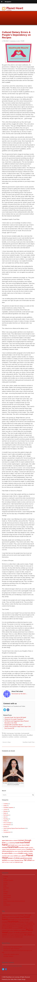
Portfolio (5, 820)
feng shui (7, 842)
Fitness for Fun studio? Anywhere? (11, 948)
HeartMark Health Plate (29, 742)
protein (8, 860)
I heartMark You (30, 849)
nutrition (16, 737)
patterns (20, 855)
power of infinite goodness (18, 858)
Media (4, 813)
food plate (18, 733)
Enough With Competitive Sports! (11, 954)
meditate (11, 855)
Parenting (5, 819)
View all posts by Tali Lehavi (19, 693)
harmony (12, 842)
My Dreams (6, 815)
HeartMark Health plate (19, 735)
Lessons (5, 809)
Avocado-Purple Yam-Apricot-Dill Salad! (12, 946)
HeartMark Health (7, 735)
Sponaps (21, 860)
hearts (7, 849)
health (17, 843)
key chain (15, 851)
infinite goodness (7, 851)
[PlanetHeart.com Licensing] (12, 9)
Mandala (5, 811)
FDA (4, 733)
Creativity (5, 803)
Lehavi (19, 851)
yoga (21, 862)
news (4, 817)
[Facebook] (8, 710)
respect (12, 860)
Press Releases (7, 824)
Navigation (8, 1)
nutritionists (23, 737)
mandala (4, 856)
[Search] (33, 795)
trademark (17, 862)
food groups (10, 733)
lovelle (20, 853)
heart (22, 843)
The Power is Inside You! (9, 862)
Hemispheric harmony (20, 849)
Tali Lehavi (6, 41)
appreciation (5, 840)
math (8, 856)
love (10, 853)
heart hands (11, 845)
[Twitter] (4, 710)
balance (11, 840)
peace (24, 856)
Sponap (17, 860)
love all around (15, 853)
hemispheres (13, 849)
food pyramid (25, 733)
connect (15, 840)
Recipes (5, 826)
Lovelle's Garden (28, 853)
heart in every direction (20, 845)
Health (22, 41)
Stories (5, 830)
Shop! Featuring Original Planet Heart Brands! (14, 828)
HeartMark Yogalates (8, 807)
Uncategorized (6, 832)
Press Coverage (7, 822)
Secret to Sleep (6, 742)
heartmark (13, 847)
